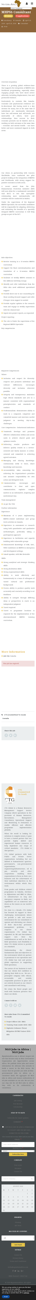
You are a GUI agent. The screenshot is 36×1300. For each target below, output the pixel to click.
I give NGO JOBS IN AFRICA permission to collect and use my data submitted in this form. (19, 1130)
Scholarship (18, 1107)
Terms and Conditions (18, 1261)
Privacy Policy (18, 1258)
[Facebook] (13, 1270)
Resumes (18, 1168)
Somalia (5, 718)
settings (26, 1293)
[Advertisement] (18, 60)
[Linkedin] (18, 1270)
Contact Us (18, 1171)
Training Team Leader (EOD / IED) (18, 1025)
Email (17, 1139)
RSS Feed (18, 1225)
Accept (6, 1296)
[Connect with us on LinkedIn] (19, 1005)
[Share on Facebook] (6, 735)
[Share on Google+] (15, 735)
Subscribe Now (18, 1154)
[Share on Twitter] (10, 735)
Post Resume (18, 1104)
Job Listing (18, 1100)
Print (5, 26)
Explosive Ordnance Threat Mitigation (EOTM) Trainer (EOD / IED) (18, 1031)
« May (4, 1186)
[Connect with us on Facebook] (10, 1005)
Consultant (24, 23)
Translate (27, 11)
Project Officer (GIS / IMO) (16, 1022)
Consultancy (7, 20)
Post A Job (18, 1165)
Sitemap (18, 1222)
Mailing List (17, 1148)
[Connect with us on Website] (6, 1005)
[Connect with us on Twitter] (15, 1005)
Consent (18, 1122)
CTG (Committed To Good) (15, 715)
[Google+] (22, 1270)
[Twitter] (15, 1270)
